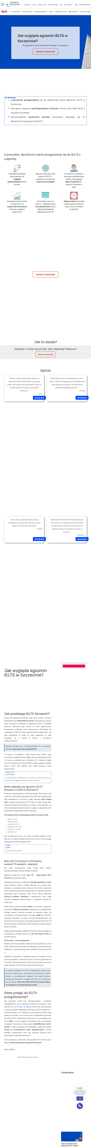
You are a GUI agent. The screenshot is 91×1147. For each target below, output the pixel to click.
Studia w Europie (53, 4)
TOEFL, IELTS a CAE (60, 11)
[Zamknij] (87, 1086)
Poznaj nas (27, 4)
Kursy (34, 4)
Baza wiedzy (68, 4)
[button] (80, 1106)
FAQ (61, 4)
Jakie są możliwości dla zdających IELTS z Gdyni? (69, 1145)
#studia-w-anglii (52, 32)
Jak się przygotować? (41, 11)
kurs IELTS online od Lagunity (21, 1007)
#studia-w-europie (24, 32)
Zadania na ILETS (27, 11)
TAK (80, 1098)
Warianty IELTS (73, 11)
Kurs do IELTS (16, 11)
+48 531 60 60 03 (84, 4)
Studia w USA (42, 4)
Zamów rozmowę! (45, 51)
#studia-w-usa (39, 32)
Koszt (51, 11)
